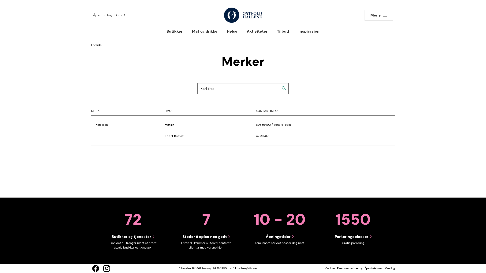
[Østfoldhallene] (243, 15)
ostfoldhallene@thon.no (243, 268)
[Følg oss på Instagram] (106, 268)
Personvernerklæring (350, 268)
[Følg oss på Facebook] (95, 268)
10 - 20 (109, 15)
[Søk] (284, 88)
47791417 (262, 136)
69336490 (264, 125)
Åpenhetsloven (373, 268)
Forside (96, 45)
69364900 (220, 268)
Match (169, 125)
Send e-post (282, 125)
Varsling (390, 268)
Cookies (330, 268)
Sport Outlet (174, 136)
